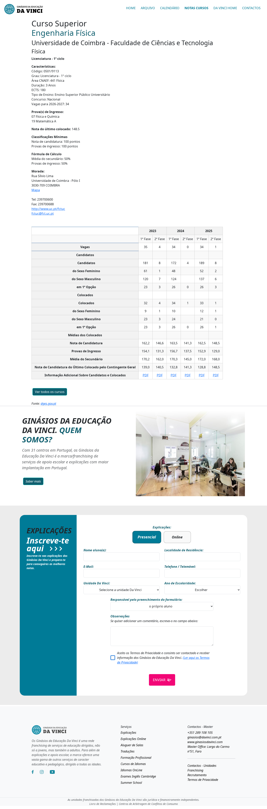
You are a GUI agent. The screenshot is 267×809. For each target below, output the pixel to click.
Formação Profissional (136, 757)
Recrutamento (197, 775)
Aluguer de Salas (132, 745)
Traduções (127, 751)
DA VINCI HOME (225, 8)
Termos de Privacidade (202, 780)
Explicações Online (133, 739)
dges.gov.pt (48, 403)
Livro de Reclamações (102, 804)
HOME (131, 8)
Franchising (195, 770)
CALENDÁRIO (169, 8)
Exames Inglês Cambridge (138, 776)
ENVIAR (159, 679)
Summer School (131, 782)
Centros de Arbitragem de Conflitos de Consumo (148, 804)
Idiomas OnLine (131, 770)
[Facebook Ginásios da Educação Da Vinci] (33, 772)
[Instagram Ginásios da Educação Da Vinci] (42, 772)
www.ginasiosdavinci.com (205, 742)
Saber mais (33, 481)
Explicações (128, 732)
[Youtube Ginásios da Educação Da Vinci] (52, 772)
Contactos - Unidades (201, 765)
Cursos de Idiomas (133, 764)
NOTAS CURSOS (196, 8)
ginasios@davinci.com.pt (204, 737)
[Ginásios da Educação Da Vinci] (23, 10)
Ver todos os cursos (50, 392)
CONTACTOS (251, 8)
